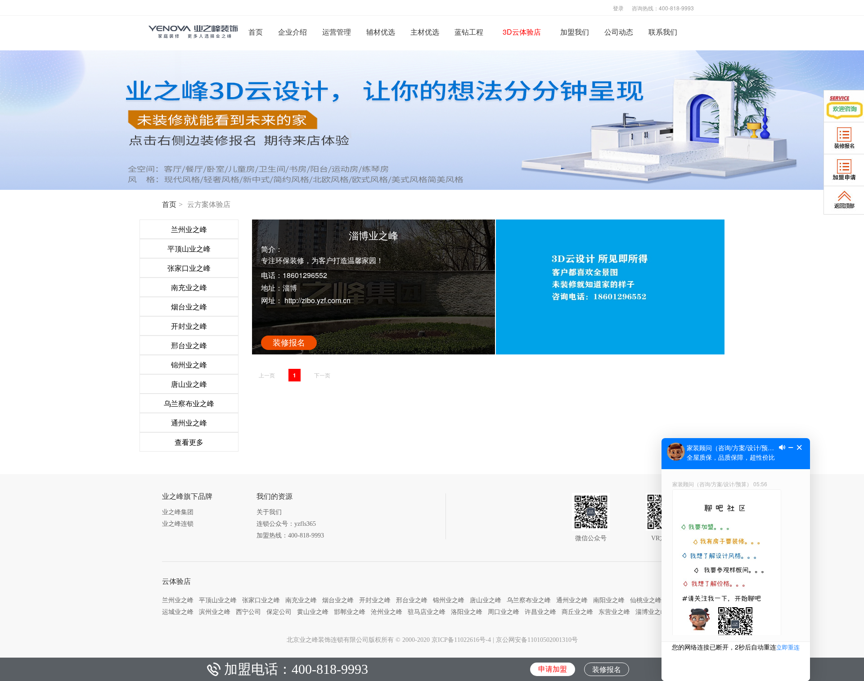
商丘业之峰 (577, 612)
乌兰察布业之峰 (529, 600)
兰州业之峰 (178, 600)
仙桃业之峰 (646, 600)
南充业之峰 (301, 600)
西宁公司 (248, 612)
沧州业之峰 (386, 612)
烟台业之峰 (338, 600)
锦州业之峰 (448, 600)
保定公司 (279, 612)
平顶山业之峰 (218, 600)
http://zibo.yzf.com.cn (317, 300)
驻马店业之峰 (427, 612)
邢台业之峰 (412, 600)
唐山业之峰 (485, 600)
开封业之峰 (375, 600)
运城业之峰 (178, 612)
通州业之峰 (572, 600)
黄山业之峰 (312, 612)
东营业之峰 (614, 612)
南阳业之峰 (609, 600)
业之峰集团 (178, 512)
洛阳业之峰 (466, 612)
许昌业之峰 (540, 612)
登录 (618, 7)
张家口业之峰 (261, 600)
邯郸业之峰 (349, 612)
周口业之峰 (503, 612)
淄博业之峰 (651, 612)
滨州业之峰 (214, 612)
